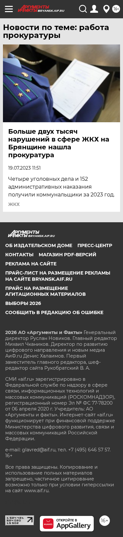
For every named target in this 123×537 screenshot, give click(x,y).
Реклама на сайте (30, 264)
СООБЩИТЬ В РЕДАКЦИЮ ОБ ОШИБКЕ (54, 312)
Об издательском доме (38, 245)
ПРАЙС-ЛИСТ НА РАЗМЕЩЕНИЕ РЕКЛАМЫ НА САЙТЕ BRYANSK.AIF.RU (57, 276)
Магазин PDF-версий (67, 255)
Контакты (19, 255)
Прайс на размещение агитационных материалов (45, 291)
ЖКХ (14, 204)
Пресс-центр (94, 245)
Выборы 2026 (23, 303)
